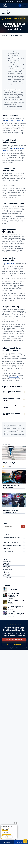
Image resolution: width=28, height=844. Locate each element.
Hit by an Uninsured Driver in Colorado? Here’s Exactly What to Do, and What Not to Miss (10, 510)
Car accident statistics (8, 263)
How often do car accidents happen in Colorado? (11, 399)
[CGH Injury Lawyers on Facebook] (6, 1)
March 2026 (6, 566)
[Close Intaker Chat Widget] (16, 823)
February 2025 (6, 574)
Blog (7, 10)
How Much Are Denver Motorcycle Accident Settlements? (11, 486)
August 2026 (6, 561)
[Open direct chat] (14, 823)
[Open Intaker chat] (15, 839)
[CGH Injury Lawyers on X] (11, 1)
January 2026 (6, 568)
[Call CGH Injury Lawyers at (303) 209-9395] (19, 5)
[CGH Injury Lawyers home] (5, 5)
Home (3, 10)
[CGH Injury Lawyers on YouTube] (17, 1)
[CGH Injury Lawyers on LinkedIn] (13, 1)
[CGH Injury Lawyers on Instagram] (8, 1)
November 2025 (7, 569)
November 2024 (7, 579)
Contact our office (14, 377)
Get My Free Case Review (14, 639)
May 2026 (5, 563)
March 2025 (6, 572)
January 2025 (6, 575)
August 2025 (6, 571)
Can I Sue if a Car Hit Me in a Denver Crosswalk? (9, 463)
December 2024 (7, 577)
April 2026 (5, 564)
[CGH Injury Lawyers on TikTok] (15, 1)
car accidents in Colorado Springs (13, 120)
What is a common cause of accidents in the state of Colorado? (12, 392)
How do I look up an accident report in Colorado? (11, 406)
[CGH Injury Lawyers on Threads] (19, 1)
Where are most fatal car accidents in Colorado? (11, 414)
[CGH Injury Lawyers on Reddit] (22, 1)
